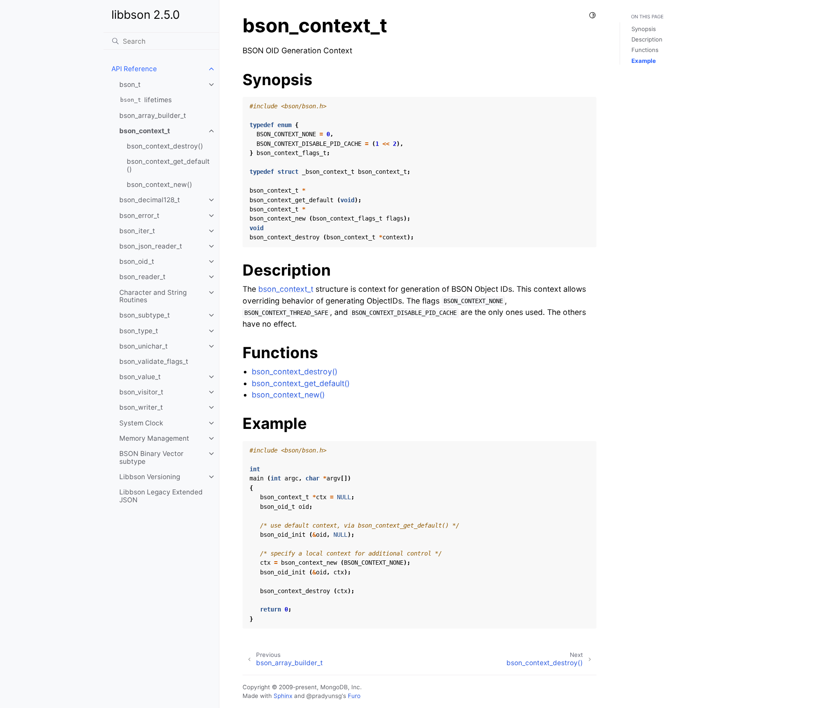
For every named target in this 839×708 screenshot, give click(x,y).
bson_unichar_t (143, 346)
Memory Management (154, 438)
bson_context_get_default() (168, 165)
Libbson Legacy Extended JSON (161, 496)
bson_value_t (140, 377)
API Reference (134, 69)
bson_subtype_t (144, 315)
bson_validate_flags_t (153, 361)
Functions (645, 49)
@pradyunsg (324, 695)
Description (646, 39)
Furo (354, 695)
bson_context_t (144, 131)
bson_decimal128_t (149, 200)
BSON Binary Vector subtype (151, 457)
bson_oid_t (136, 261)
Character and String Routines (153, 296)
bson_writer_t (141, 407)
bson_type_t (138, 331)
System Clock (141, 423)
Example (643, 60)
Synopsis (643, 28)
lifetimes (146, 100)
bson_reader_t (142, 277)
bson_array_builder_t (152, 115)
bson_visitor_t (141, 392)
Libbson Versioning (149, 477)
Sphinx (283, 695)
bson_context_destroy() (165, 146)
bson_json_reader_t (150, 246)
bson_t (130, 84)
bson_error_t (139, 215)
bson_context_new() (159, 184)
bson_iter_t (137, 231)
